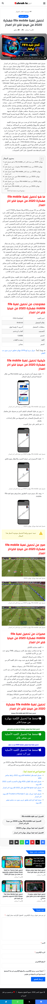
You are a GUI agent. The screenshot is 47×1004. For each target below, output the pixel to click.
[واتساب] (22, 842)
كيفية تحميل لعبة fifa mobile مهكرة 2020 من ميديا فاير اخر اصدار (23, 173)
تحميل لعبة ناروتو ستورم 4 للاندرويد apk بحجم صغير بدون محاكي (35, 896)
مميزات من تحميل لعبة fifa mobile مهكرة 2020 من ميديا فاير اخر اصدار (23, 182)
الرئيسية (27, 11)
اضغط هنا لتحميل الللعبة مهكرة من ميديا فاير (22, 720)
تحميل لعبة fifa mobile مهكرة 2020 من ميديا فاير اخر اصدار (22, 187)
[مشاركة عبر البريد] (16, 842)
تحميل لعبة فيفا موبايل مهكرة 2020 (29, 828)
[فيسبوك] (43, 842)
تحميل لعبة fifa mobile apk (32, 816)
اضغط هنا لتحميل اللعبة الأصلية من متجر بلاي (22, 735)
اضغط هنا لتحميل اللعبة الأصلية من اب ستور (22, 751)
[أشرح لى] (23, 3)
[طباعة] (11, 842)
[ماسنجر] (27, 842)
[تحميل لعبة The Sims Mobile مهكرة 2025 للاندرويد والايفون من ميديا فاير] (12, 886)
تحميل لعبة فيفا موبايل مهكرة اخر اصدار (28, 833)
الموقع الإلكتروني (40, 961)
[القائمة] (44, 3)
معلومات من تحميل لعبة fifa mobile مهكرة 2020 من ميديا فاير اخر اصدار (23, 168)
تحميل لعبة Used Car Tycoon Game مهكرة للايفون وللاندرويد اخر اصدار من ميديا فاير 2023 (12, 872)
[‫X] (37, 842)
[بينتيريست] (32, 842)
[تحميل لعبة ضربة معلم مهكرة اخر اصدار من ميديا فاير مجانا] (34, 862)
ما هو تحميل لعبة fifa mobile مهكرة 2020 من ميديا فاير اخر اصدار (23, 163)
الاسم (43, 943)
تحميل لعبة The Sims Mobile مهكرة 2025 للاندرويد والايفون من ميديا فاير (13, 896)
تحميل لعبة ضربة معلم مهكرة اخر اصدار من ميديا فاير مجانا (35, 871)
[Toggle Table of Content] (40, 159)
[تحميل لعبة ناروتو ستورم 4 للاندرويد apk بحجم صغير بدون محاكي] (34, 886)
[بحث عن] (3, 3)
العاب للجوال (19, 11)
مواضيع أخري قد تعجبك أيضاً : (18, 191)
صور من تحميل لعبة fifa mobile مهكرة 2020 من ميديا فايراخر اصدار (22, 178)
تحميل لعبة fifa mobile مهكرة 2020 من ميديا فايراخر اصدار (23, 822)
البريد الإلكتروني (40, 952)
